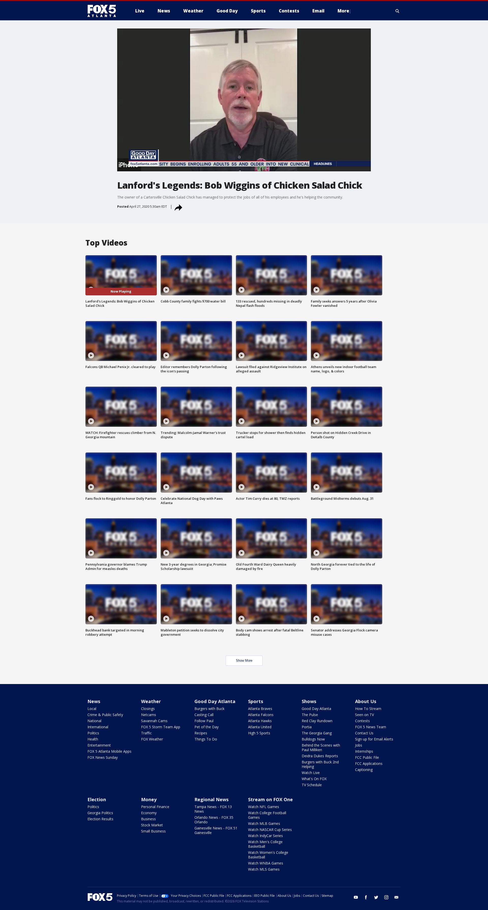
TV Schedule (312, 784)
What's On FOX (314, 778)
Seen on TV (364, 714)
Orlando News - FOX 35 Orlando (213, 819)
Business (148, 818)
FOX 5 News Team (370, 726)
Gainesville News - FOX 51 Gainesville (215, 830)
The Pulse (310, 714)
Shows (309, 701)
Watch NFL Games (263, 806)
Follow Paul (204, 720)
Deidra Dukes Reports (320, 755)
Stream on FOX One (270, 799)
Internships (364, 751)
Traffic (146, 733)
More (343, 11)
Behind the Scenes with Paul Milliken (321, 747)
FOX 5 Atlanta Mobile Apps (109, 751)
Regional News (211, 799)
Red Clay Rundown (317, 720)
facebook (366, 897)
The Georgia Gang (317, 733)
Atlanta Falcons (260, 714)
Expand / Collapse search (397, 11)
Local (91, 708)
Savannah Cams (154, 720)
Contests (362, 720)
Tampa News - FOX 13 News (213, 809)
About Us (365, 701)
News (93, 701)
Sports (255, 701)
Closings (148, 708)
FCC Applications (369, 763)
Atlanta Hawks (260, 720)
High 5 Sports (259, 733)
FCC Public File (367, 757)
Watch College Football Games (267, 815)
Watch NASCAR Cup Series (270, 829)
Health (92, 739)
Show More (244, 660)
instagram (386, 897)
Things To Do (205, 739)
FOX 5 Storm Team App (160, 726)
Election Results (100, 818)
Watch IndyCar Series (265, 835)
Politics (93, 733)
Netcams (148, 714)
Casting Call (204, 714)
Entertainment (99, 745)
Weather (151, 701)
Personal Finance (155, 806)
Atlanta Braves (260, 708)
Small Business (153, 831)
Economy (149, 812)
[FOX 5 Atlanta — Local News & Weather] (104, 11)
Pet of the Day (206, 726)
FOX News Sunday (102, 757)
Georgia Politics (100, 812)
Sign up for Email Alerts (374, 739)
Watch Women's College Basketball (268, 854)
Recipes (200, 733)
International (97, 726)
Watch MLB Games (264, 823)
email (396, 897)
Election (96, 799)
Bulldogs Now (313, 739)
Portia (307, 726)
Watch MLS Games (264, 869)
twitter (376, 897)
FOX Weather (152, 739)
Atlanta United (259, 726)
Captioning (364, 769)
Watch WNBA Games (265, 863)
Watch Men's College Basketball (265, 844)
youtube (356, 897)
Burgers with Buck (209, 708)
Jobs (358, 745)
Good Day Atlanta (214, 701)
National (94, 720)
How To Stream (368, 708)
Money (149, 799)
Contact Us (364, 733)
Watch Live (311, 772)
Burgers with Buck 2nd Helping (320, 764)
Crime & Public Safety (105, 714)
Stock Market (152, 825)
